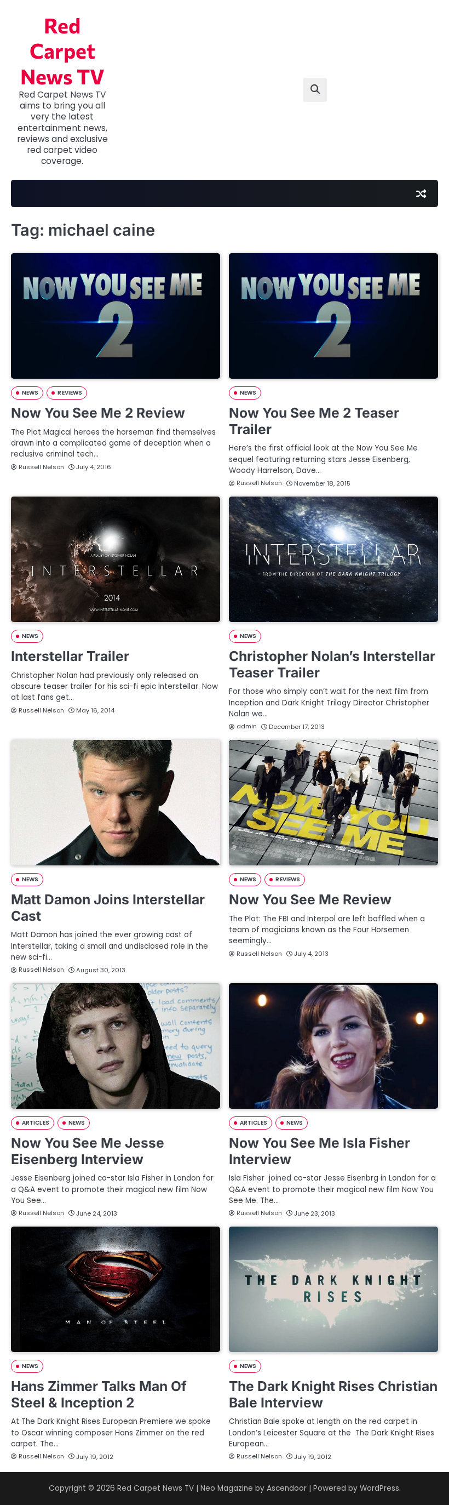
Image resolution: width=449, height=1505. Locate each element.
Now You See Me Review (310, 899)
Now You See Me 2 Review (98, 412)
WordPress (379, 1488)
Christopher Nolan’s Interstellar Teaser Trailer (332, 664)
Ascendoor (287, 1488)
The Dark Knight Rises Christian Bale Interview (333, 1394)
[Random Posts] (421, 193)
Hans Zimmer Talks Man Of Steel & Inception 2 (99, 1394)
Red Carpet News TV (62, 51)
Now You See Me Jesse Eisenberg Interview (87, 1151)
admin (247, 726)
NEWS (30, 393)
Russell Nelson (41, 467)
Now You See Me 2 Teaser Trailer (314, 420)
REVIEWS (69, 393)
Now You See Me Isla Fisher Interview (319, 1151)
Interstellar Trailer (70, 656)
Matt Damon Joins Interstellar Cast (108, 907)
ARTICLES (35, 1123)
